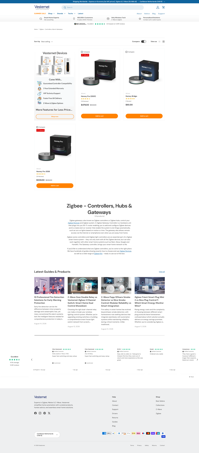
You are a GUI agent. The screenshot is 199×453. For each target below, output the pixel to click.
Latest (80, 13)
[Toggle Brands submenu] (64, 13)
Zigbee (158, 413)
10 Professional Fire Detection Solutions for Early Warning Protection (49, 300)
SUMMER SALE (40, 13)
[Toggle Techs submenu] (74, 13)
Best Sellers (160, 401)
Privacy (139, 445)
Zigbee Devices (73, 223)
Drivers (115, 413)
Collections (160, 405)
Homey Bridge (131, 96)
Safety (147, 445)
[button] (163, 7)
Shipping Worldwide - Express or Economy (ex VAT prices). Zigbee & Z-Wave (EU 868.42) (105, 1)
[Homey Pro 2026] (54, 147)
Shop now (54, 116)
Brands (60, 13)
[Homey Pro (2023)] (99, 72)
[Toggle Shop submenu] (54, 13)
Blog (154, 14)
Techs (70, 13)
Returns (115, 418)
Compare (136, 41)
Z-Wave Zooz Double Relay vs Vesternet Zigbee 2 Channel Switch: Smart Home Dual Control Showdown (82, 301)
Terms (132, 445)
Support (161, 14)
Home (36, 29)
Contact (115, 405)
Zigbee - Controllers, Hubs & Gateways (51, 29)
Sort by (37, 41)
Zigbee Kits (98, 253)
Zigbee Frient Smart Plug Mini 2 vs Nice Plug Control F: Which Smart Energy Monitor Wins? (149, 301)
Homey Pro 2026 (43, 171)
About (139, 14)
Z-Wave (159, 409)
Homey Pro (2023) (88, 96)
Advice (147, 14)
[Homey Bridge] (144, 72)
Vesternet (42, 445)
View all (162, 272)
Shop (50, 13)
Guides (115, 422)
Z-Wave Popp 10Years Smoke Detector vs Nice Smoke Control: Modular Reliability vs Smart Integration (116, 301)
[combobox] (102, 7)
